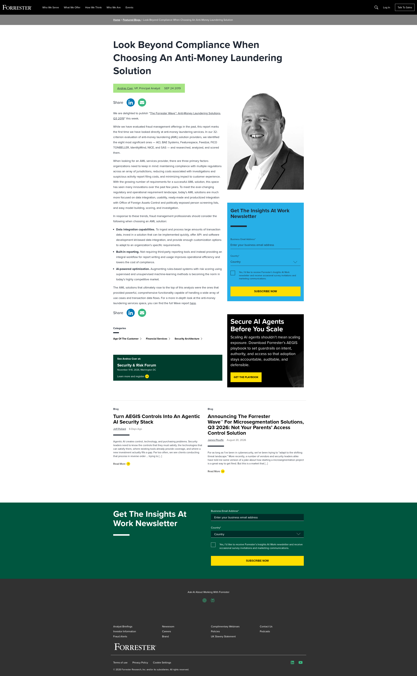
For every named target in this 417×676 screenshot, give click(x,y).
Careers (166, 631)
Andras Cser (125, 88)
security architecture (187, 339)
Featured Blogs (132, 20)
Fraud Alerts (120, 636)
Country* (234, 255)
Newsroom (168, 626)
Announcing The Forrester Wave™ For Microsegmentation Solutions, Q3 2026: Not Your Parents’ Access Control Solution (256, 424)
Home (116, 20)
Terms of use (120, 662)
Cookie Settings (162, 662)
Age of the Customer (126, 339)
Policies (215, 631)
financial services (156, 339)
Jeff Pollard (119, 429)
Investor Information (124, 631)
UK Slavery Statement (223, 636)
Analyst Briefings (122, 626)
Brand (165, 636)
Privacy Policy (140, 662)
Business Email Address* (243, 239)
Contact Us (266, 626)
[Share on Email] (142, 102)
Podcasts (265, 631)
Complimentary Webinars (225, 626)
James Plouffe (216, 440)
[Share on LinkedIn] (131, 102)
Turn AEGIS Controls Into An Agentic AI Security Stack (156, 419)
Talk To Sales (405, 7)
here (193, 303)
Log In (386, 7)
